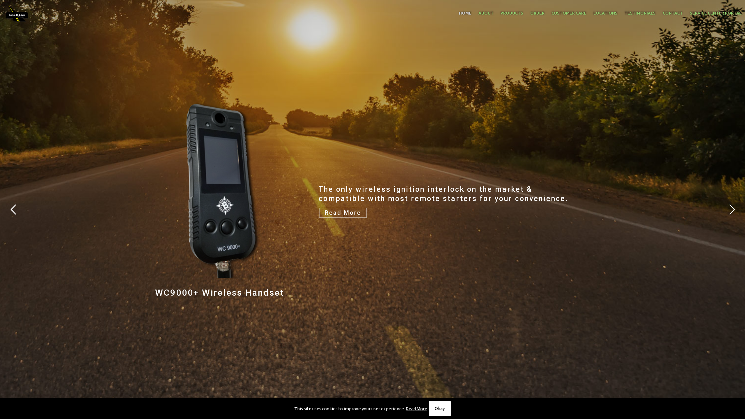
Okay (440, 408)
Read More (416, 408)
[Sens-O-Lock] (17, 13)
